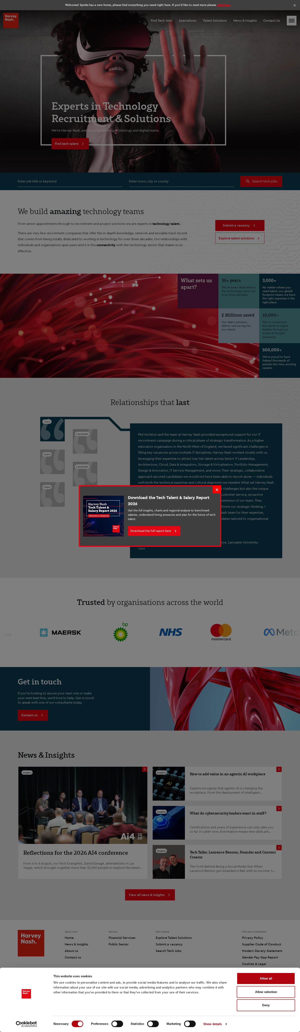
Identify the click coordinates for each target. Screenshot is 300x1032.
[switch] (117, 1024)
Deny (266, 1005)
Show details (212, 1024)
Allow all (266, 978)
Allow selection (266, 992)
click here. (224, 5)
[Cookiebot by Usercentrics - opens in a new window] (26, 1024)
